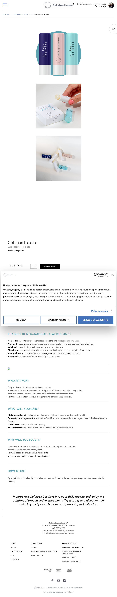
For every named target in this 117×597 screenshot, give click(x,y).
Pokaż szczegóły (99, 311)
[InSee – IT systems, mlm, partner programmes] (70, 592)
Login (33, 547)
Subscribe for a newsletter (44, 551)
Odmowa (21, 320)
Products (19, 14)
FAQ (12, 555)
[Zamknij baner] (113, 275)
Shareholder (37, 555)
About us (15, 547)
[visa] (58, 570)
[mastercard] (69, 570)
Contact (15, 559)
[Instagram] (65, 580)
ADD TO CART (49, 266)
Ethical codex (69, 557)
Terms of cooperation (72, 547)
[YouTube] (58, 580)
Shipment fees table (71, 561)
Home (13, 543)
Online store (37, 543)
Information (16, 551)
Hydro (29, 14)
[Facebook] (52, 580)
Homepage (7, 14)
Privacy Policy (69, 543)
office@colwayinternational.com (61, 533)
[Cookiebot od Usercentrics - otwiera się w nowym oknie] (95, 275)
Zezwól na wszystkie (95, 320)
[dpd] (48, 570)
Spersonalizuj (57, 320)
